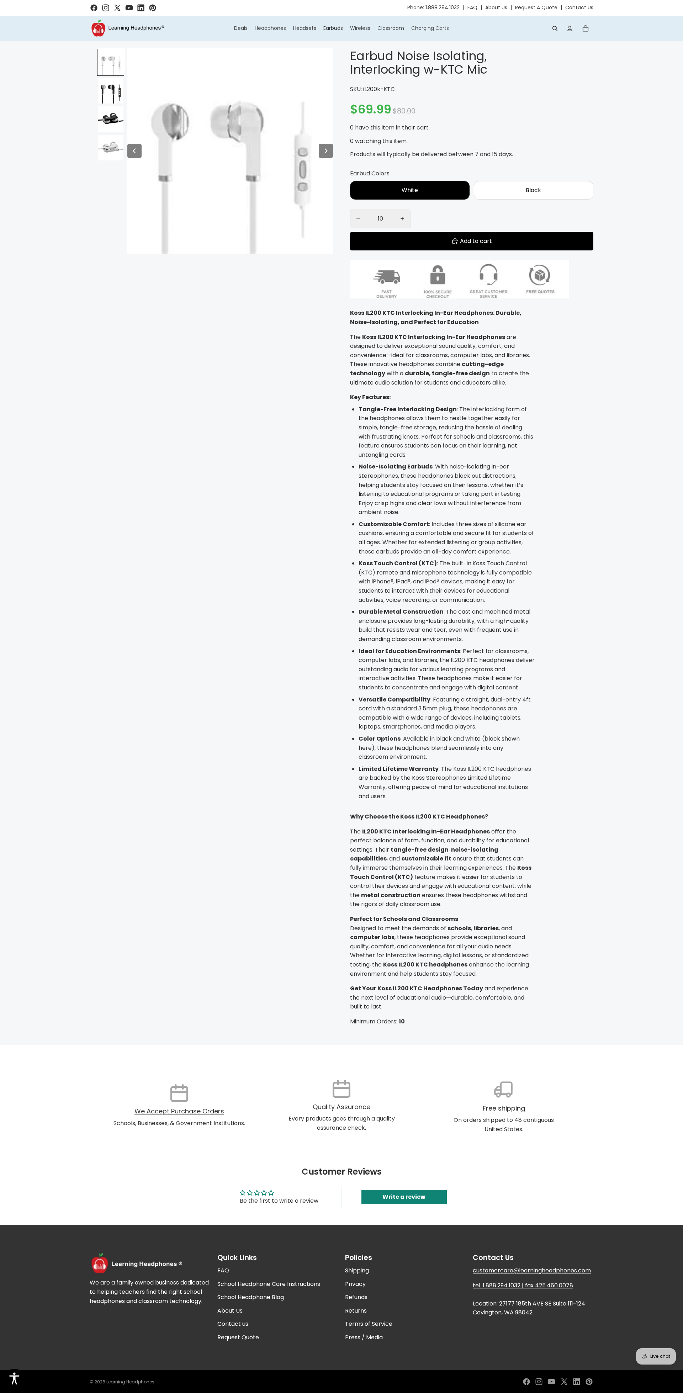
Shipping (357, 1270)
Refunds (356, 1297)
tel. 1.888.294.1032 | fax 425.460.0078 (523, 1285)
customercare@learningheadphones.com (532, 1270)
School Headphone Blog (250, 1297)
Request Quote (238, 1337)
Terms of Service (368, 1324)
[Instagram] (539, 1381)
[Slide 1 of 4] (110, 62)
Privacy (355, 1284)
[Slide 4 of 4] (110, 147)
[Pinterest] (589, 1381)
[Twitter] (564, 1381)
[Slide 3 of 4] (110, 119)
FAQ (472, 7)
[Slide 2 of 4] (110, 91)
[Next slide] (326, 151)
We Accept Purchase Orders (179, 1111)
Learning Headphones (130, 1382)
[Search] (555, 28)
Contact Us (579, 7)
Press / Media (364, 1337)
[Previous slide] (134, 151)
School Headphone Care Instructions (268, 1284)
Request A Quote (536, 7)
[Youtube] (551, 1381)
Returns (356, 1311)
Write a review (403, 1197)
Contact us (232, 1324)
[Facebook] (526, 1381)
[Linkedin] (576, 1381)
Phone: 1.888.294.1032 (433, 7)
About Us (496, 7)
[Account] (570, 28)
